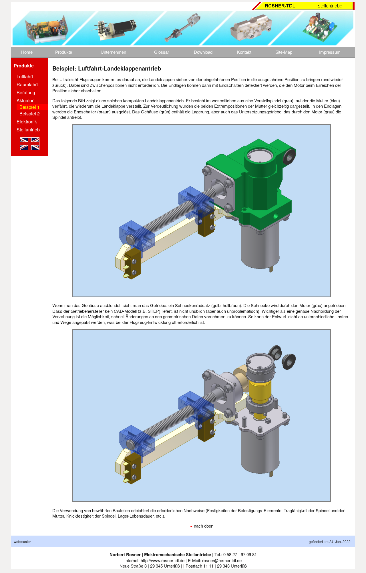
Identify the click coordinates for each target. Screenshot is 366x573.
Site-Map (283, 52)
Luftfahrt (25, 76)
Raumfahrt (27, 84)
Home (27, 52)
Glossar (161, 52)
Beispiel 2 (29, 113)
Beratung (26, 92)
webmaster (22, 541)
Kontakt (244, 52)
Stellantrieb (28, 129)
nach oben (203, 526)
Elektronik (27, 121)
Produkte (63, 52)
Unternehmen (113, 52)
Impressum (330, 52)
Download (203, 52)
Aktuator (25, 100)
